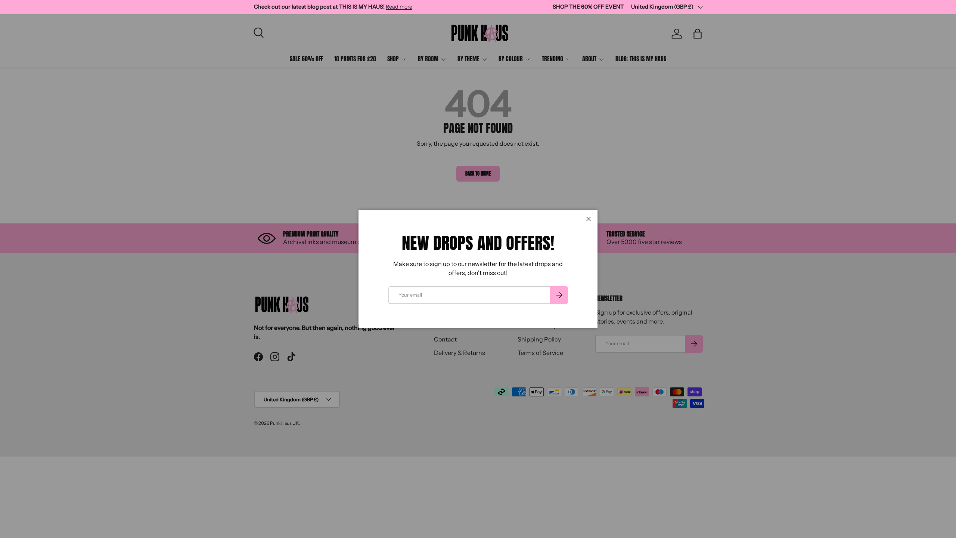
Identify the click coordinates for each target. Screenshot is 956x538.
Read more (399, 6)
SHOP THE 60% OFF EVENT (588, 6)
